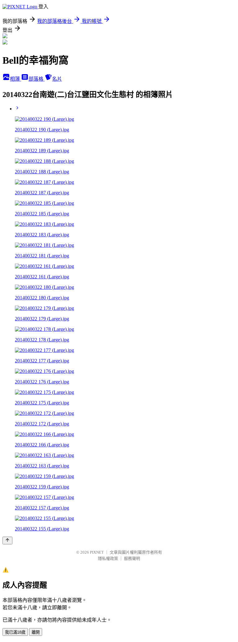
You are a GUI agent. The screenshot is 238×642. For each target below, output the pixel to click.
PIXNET (97, 552)
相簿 (15, 79)
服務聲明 (132, 558)
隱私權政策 (108, 558)
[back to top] (7, 540)
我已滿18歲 (15, 632)
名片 (57, 79)
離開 (36, 632)
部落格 (37, 79)
